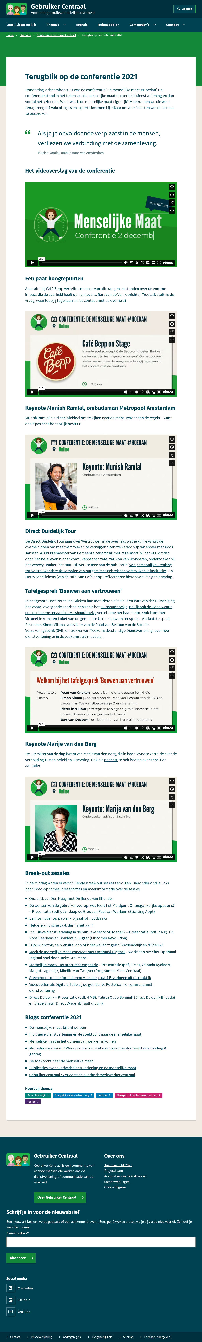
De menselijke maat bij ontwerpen (57, 1027)
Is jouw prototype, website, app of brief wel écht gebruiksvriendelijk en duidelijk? (96, 944)
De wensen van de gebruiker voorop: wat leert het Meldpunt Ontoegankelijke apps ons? (102, 905)
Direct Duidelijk (41, 997)
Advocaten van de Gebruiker (124, 1176)
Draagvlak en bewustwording (72, 1095)
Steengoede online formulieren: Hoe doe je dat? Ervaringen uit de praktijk (90, 977)
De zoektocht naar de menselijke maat (61, 1060)
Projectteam (113, 1170)
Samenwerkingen (117, 1181)
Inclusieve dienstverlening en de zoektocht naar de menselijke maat (85, 1034)
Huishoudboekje (114, 606)
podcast (111, 759)
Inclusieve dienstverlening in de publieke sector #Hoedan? (77, 932)
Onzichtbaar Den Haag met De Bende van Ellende (70, 898)
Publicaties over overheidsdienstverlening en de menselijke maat (82, 1067)
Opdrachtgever (115, 1187)
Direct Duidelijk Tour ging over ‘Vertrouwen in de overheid (78, 541)
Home (10, 35)
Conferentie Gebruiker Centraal (56, 35)
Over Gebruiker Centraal (56, 1197)
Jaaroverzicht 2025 (118, 1165)
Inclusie (102, 1095)
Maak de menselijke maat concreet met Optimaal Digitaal (77, 951)
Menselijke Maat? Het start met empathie (63, 964)
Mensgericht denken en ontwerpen (137, 1095)
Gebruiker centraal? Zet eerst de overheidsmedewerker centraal (82, 1074)
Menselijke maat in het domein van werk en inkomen (72, 1041)
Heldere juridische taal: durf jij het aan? (61, 925)
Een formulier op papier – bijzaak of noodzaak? (68, 918)
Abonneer (18, 1258)
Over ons (25, 35)
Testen (31, 1101)
